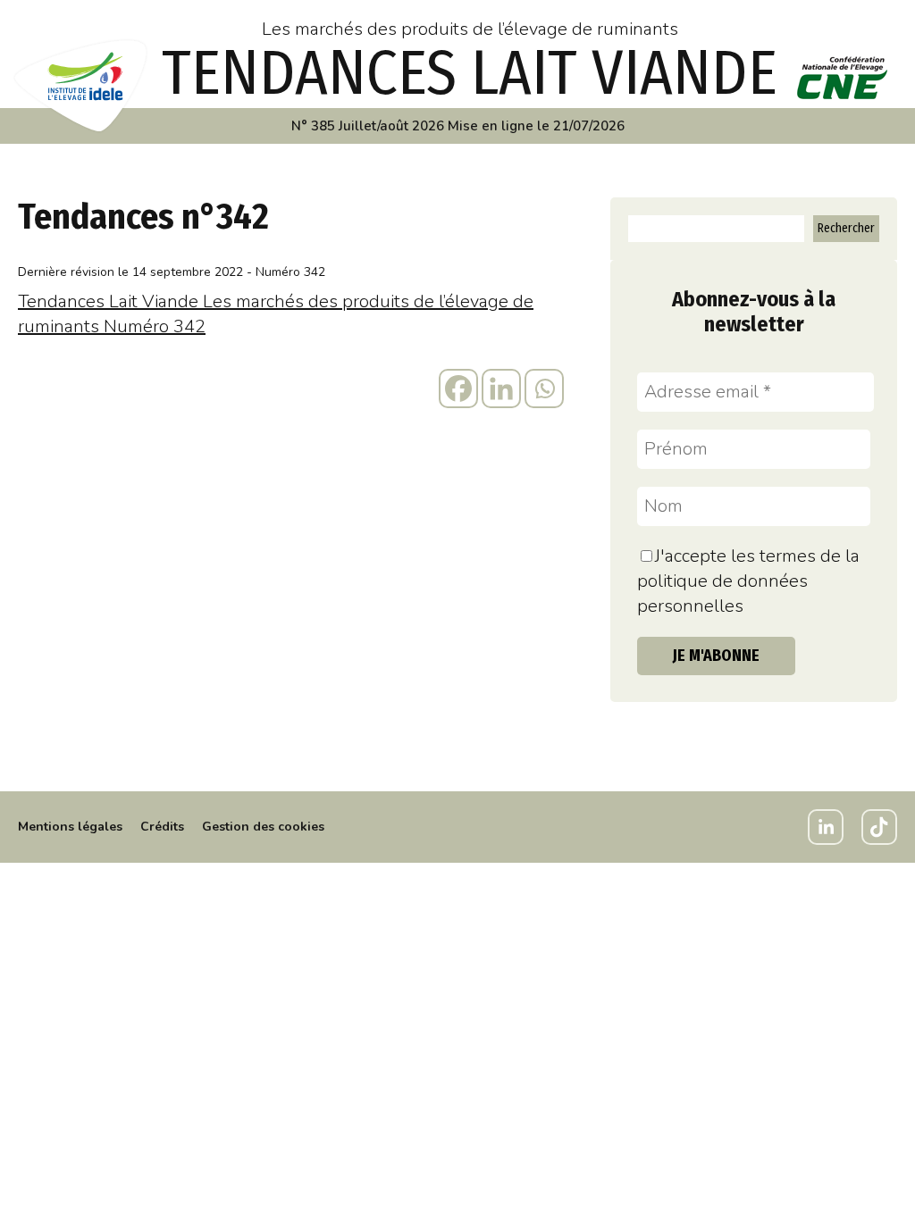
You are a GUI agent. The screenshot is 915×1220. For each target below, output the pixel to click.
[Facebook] (458, 388)
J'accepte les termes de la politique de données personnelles (748, 581)
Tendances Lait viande (469, 73)
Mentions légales (70, 826)
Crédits (162, 826)
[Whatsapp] (544, 388)
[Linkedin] (501, 388)
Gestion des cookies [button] (263, 826)
